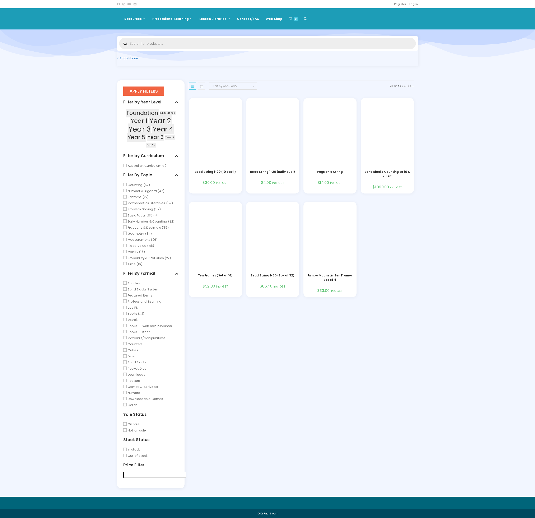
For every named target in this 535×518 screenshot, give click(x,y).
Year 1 (139, 121)
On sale (134, 424)
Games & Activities (143, 386)
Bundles (134, 283)
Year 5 (136, 137)
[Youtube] (129, 4)
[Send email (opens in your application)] (135, 4)
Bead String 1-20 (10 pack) (215, 172)
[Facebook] (119, 4)
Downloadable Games (145, 399)
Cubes (133, 350)
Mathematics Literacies (146, 203)
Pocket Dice (137, 368)
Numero (134, 393)
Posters (134, 380)
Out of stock (138, 455)
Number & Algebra (142, 191)
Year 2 (160, 121)
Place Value (137, 245)
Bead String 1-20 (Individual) (272, 172)
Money (133, 251)
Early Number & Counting (147, 221)
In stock (134, 449)
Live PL (133, 307)
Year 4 (163, 129)
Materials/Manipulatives (147, 338)
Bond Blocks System (144, 289)
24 (399, 86)
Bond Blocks (137, 362)
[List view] (201, 86)
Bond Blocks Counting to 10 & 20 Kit (387, 174)
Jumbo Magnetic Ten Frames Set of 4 (330, 277)
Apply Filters (144, 91)
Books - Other (139, 332)
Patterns (135, 197)
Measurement (139, 239)
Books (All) (136, 313)
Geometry (136, 233)
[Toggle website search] (305, 18)
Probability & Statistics (146, 258)
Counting (135, 185)
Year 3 (140, 129)
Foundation (142, 113)
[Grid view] (192, 86)
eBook (133, 319)
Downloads (136, 374)
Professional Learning (144, 301)
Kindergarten (167, 113)
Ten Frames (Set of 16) (215, 275)
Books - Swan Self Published (150, 325)
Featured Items (140, 295)
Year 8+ (151, 145)
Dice (131, 356)
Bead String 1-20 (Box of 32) (273, 275)
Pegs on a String (330, 172)
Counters (135, 344)
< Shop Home (127, 58)
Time (132, 264)
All (412, 86)
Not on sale (137, 430)
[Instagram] (123, 4)
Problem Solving (140, 209)
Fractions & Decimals (144, 227)
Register (400, 4)
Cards (132, 405)
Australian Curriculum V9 (147, 165)
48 (405, 86)
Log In (413, 4)
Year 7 (170, 137)
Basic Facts (137, 215)
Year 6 (155, 137)
